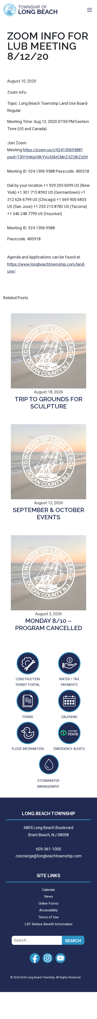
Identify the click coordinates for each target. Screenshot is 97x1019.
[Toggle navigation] (89, 10)
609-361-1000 (48, 849)
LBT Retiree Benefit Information (48, 924)
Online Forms (48, 903)
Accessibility (48, 910)
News (48, 896)
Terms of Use (48, 917)
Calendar (48, 890)
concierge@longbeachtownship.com (49, 856)
